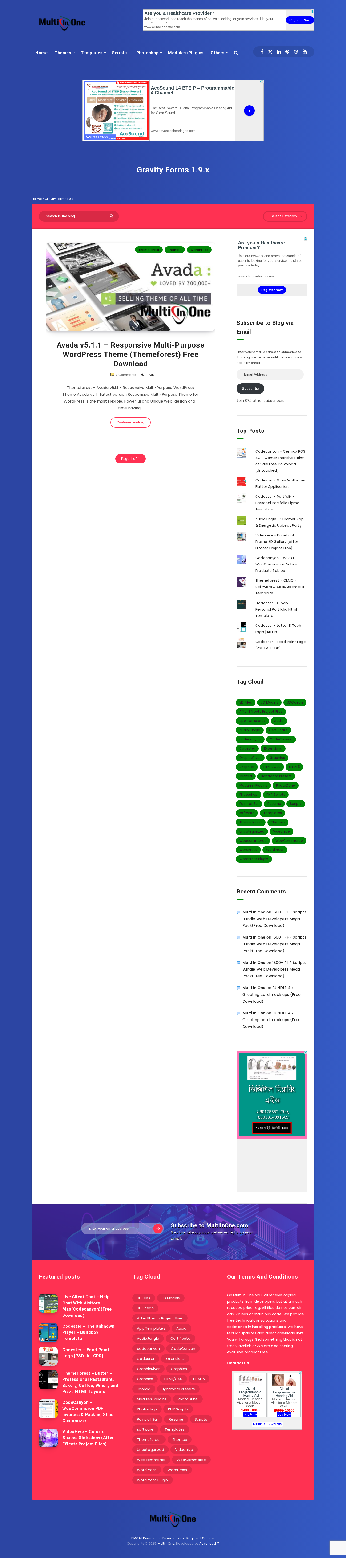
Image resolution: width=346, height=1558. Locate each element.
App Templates (252, 720)
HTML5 (294, 766)
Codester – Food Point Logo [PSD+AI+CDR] (85, 1352)
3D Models (269, 702)
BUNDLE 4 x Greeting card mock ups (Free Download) (271, 994)
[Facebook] (262, 51)
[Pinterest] (287, 51)
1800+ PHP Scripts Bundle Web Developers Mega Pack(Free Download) (274, 918)
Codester (247, 748)
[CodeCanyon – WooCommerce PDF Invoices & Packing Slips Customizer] (48, 1408)
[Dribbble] (296, 51)
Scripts (119, 52)
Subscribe (250, 389)
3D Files (245, 702)
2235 (149, 374)
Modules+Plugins (186, 52)
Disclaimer (151, 1538)
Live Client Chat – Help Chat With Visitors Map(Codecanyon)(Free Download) (87, 1306)
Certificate (278, 730)
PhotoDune (285, 785)
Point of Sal (249, 803)
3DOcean (295, 702)
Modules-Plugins (253, 785)
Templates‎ (92, 52)
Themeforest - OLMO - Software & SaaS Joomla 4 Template (279, 586)
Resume (274, 803)
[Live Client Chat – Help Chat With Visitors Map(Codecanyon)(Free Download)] (48, 1303)
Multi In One (254, 912)
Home (41, 52)
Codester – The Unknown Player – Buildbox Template (88, 1332)
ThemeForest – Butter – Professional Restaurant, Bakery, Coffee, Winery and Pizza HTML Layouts (90, 1382)
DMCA (136, 1538)
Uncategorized (251, 831)
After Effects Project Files (260, 711)
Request (193, 1538)
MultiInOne (166, 1543)
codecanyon (250, 739)
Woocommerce (252, 840)
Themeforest (149, 249)
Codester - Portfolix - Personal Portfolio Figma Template (277, 503)
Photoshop (147, 52)
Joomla (245, 776)
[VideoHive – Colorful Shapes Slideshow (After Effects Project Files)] (48, 1438)
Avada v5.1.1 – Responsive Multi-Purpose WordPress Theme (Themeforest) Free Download (130, 354)
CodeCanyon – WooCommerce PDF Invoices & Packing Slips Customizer (87, 1411)
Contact (208, 1538)
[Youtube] (305, 51)
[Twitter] (270, 51)
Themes (63, 52)
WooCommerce (289, 840)
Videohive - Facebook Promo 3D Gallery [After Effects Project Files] (276, 541)
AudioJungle (249, 730)
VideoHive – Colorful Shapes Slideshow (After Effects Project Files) (88, 1437)
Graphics (277, 757)
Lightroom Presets (276, 776)
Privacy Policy (173, 1538)
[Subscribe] (158, 1228)
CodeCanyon (281, 739)
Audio (279, 720)
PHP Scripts (275, 794)
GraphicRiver (250, 757)
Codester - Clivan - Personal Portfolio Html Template (276, 609)
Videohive (281, 831)
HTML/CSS (271, 766)
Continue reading (131, 422)
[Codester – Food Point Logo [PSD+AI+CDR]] (48, 1356)
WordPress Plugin (253, 859)
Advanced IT (209, 1543)
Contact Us (238, 1363)
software (246, 812)
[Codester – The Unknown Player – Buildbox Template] (48, 1332)
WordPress (199, 249)
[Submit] (112, 215)
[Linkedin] (279, 51)
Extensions (273, 748)
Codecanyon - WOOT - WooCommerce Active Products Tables (276, 564)
